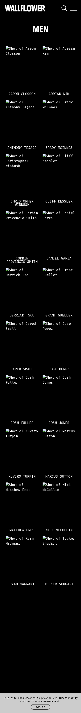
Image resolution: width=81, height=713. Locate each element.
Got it (40, 707)
